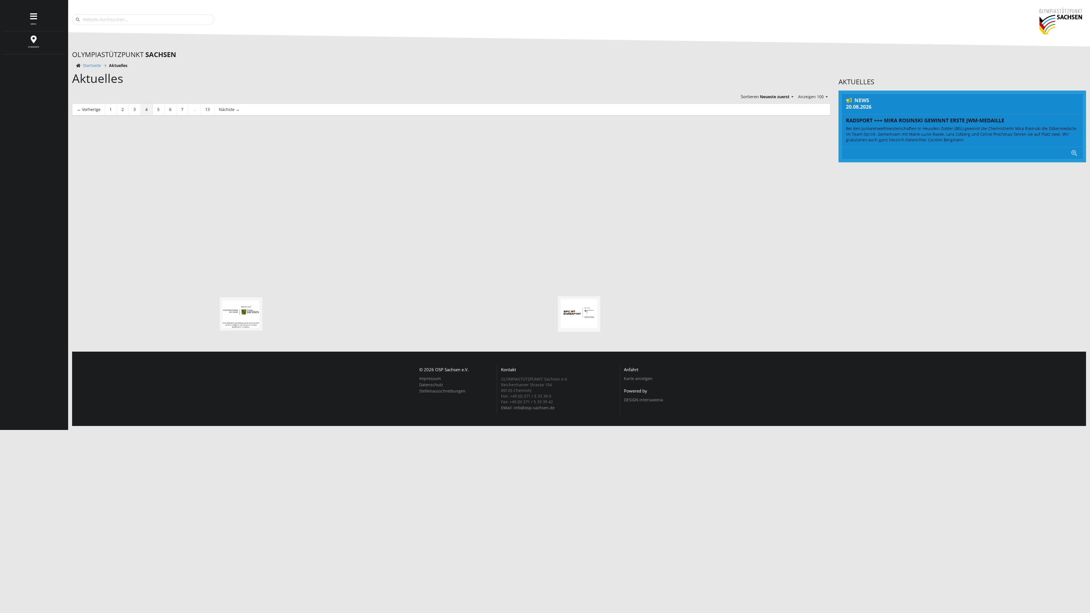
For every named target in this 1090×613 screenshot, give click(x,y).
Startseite (92, 65)
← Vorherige (88, 109)
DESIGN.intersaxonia (643, 400)
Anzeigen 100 (811, 96)
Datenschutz (431, 384)
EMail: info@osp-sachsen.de (528, 407)
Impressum (430, 378)
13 (207, 109)
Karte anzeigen (638, 378)
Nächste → (229, 109)
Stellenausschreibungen (442, 390)
